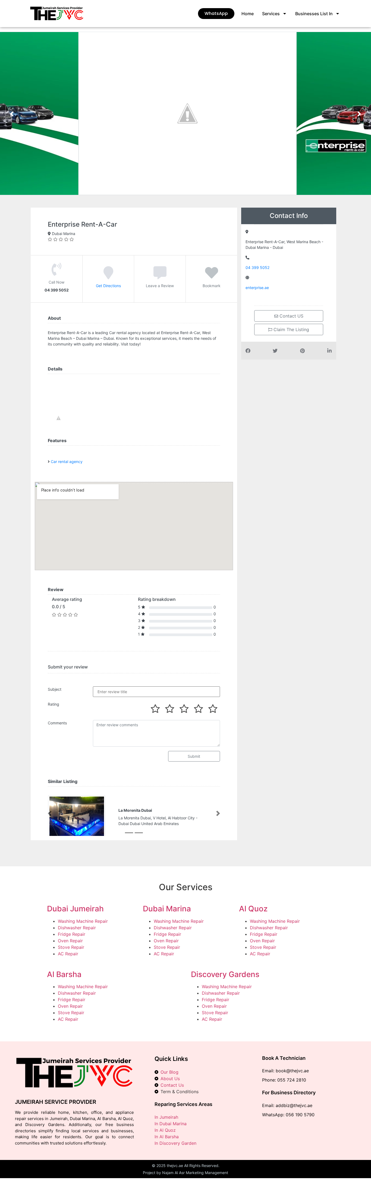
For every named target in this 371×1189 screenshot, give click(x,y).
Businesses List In (314, 13)
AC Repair (68, 954)
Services (271, 13)
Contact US (290, 316)
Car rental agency (67, 461)
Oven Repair (70, 941)
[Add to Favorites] (211, 276)
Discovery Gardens (225, 974)
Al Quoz (253, 909)
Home (247, 13)
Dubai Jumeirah (75, 909)
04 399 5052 (257, 267)
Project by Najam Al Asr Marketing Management (185, 1173)
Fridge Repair (71, 934)
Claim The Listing (290, 329)
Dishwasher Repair (77, 928)
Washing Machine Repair (83, 921)
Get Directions (108, 285)
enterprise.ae (257, 287)
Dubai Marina (167, 909)
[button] (50, 814)
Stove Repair (71, 947)
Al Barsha (64, 974)
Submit (194, 756)
